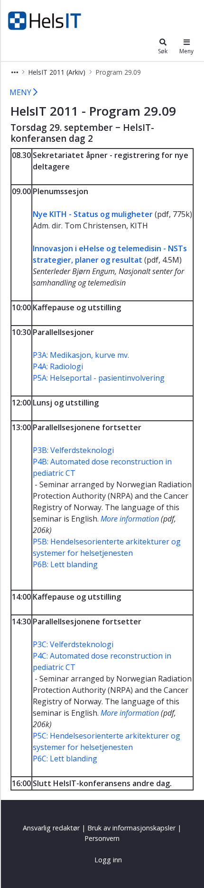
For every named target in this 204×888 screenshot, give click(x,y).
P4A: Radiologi (58, 366)
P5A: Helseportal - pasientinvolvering (99, 378)
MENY (21, 92)
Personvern (102, 838)
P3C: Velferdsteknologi (73, 644)
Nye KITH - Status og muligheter (93, 214)
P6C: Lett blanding (65, 758)
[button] (14, 72)
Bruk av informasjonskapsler (131, 827)
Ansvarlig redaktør (51, 827)
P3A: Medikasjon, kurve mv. (81, 355)
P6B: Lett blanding (65, 564)
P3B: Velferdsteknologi (73, 450)
